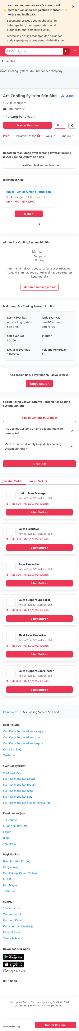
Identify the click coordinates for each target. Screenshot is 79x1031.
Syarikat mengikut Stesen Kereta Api (26, 802)
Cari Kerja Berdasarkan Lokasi (22, 737)
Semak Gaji (10, 844)
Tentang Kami (12, 914)
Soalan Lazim (11, 908)
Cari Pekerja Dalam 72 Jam (20, 873)
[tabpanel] (39, 445)
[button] (39, 431)
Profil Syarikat (12, 772)
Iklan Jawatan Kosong (17, 861)
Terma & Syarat (13, 938)
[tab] (39, 418)
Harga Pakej (10, 867)
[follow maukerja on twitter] (14, 989)
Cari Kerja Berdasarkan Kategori (23, 731)
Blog (6, 838)
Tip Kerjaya (10, 820)
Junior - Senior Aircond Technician (28, 192)
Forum (7, 832)
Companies (10, 712)
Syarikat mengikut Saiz (17, 796)
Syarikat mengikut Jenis (18, 790)
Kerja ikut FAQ (12, 749)
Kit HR (7, 879)
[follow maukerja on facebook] (5, 989)
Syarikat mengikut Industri (20, 784)
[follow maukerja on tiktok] (47, 989)
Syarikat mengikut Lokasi (19, 778)
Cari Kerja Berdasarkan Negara (23, 743)
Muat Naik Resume (15, 826)
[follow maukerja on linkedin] (39, 989)
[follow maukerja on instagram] (30, 989)
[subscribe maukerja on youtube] (22, 989)
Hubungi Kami (12, 920)
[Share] (72, 125)
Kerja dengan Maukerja (18, 926)
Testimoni (9, 755)
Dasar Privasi (11, 932)
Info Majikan (11, 885)
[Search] (66, 51)
